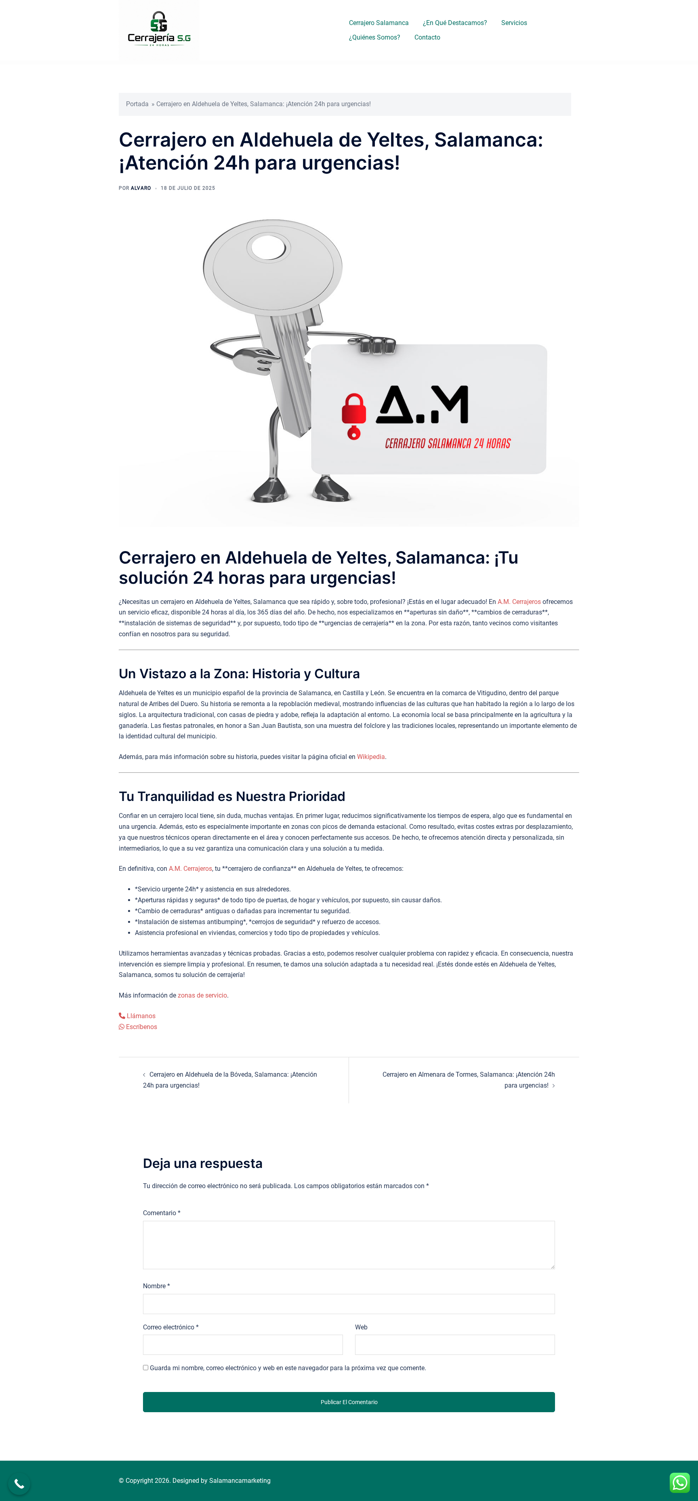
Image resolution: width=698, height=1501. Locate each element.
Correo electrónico (171, 1327)
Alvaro (141, 188)
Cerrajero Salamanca (379, 23)
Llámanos (140, 1016)
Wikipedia (371, 757)
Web (361, 1327)
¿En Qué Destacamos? (455, 23)
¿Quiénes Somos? (374, 37)
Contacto (427, 37)
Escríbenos (140, 1027)
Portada (137, 104)
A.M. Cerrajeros (519, 602)
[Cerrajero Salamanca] (159, 30)
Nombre (156, 1286)
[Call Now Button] (19, 1484)
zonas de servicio (202, 995)
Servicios (514, 23)
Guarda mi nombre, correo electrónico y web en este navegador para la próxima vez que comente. (288, 1368)
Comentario (162, 1213)
